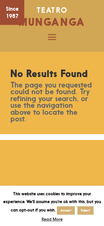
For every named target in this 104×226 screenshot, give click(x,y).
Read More (52, 219)
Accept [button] (65, 210)
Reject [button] (85, 210)
